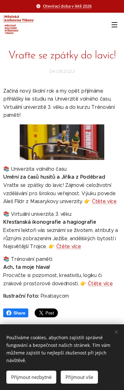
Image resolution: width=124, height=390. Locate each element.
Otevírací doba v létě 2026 (67, 6)
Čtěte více (104, 201)
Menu (114, 24)
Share (19, 312)
